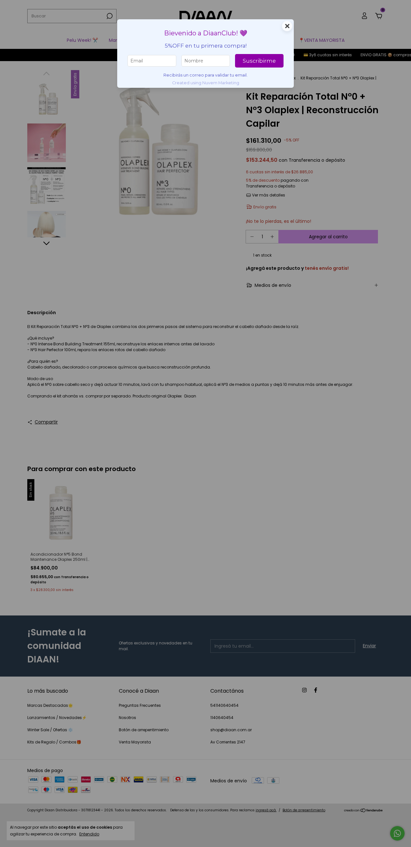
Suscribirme (259, 61)
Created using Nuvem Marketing (205, 82)
